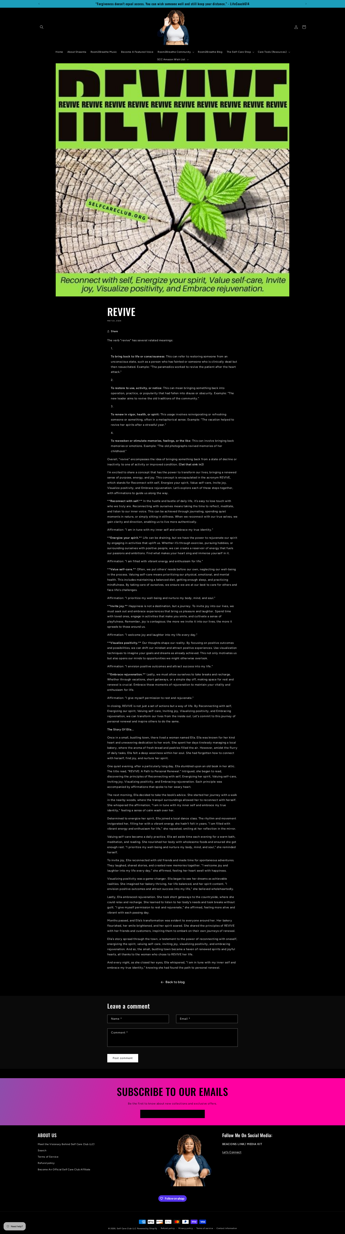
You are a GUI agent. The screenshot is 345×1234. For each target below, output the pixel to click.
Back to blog (175, 982)
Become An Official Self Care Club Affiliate (64, 1169)
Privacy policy (185, 1228)
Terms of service (204, 1228)
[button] (42, 27)
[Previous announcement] (39, 3)
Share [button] (114, 331)
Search (42, 1150)
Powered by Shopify (147, 1228)
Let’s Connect (232, 1152)
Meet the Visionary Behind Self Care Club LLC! (66, 1144)
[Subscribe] (201, 1114)
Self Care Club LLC (126, 1228)
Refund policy (46, 1163)
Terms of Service (48, 1156)
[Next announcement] (306, 3)
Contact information (227, 1228)
